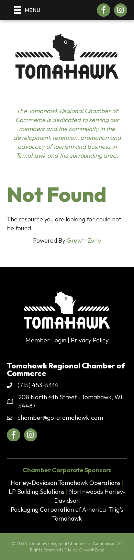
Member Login (45, 340)
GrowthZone (84, 240)
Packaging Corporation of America (58, 509)
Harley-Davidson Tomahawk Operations (66, 483)
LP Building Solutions (37, 492)
